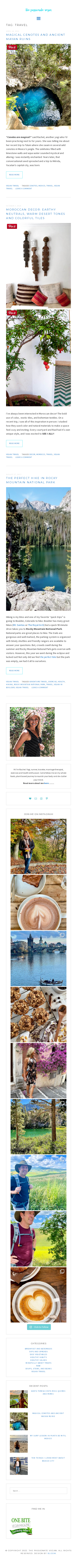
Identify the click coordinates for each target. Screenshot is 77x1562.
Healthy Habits (38, 1357)
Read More (14, 175)
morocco (40, 454)
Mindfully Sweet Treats (39, 1363)
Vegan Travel (12, 186)
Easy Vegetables (38, 1354)
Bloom (52, 1553)
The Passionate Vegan (38, 10)
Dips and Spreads (38, 1351)
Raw (38, 1366)
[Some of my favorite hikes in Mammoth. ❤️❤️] (38, 1126)
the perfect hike (48, 657)
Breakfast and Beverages (38, 1349)
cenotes (33, 186)
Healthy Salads (38, 1360)
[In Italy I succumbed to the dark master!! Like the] (38, 1294)
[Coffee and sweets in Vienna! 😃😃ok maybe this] (38, 902)
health (61, 681)
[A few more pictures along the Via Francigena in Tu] (38, 1182)
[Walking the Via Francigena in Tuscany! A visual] (38, 1238)
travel (49, 186)
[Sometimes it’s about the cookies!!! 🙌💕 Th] (38, 1014)
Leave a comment (23, 188)
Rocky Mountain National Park (29, 684)
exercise (52, 681)
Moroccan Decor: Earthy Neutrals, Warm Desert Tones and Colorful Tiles (35, 214)
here (46, 783)
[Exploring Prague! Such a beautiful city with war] (38, 958)
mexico (41, 186)
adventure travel (38, 681)
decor (32, 454)
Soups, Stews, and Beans (38, 1368)
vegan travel (22, 687)
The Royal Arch (36, 625)
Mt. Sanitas (19, 625)
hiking (9, 684)
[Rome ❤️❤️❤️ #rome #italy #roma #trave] (38, 1070)
